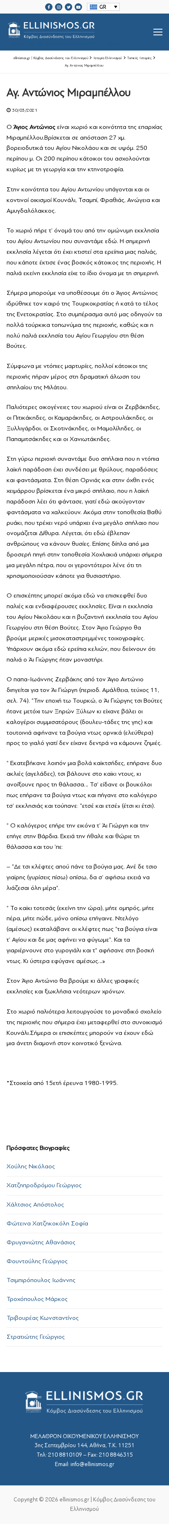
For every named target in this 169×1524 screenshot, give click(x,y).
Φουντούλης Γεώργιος (37, 1261)
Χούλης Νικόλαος (31, 1166)
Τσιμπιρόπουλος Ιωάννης (41, 1280)
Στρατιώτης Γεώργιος (36, 1336)
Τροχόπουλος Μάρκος (37, 1299)
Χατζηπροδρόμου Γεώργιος (44, 1185)
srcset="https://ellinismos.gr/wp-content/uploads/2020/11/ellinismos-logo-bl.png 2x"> (72, 42)
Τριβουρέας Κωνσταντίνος (43, 1318)
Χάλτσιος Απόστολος (35, 1204)
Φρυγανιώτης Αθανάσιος (41, 1242)
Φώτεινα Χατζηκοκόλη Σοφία (47, 1223)
